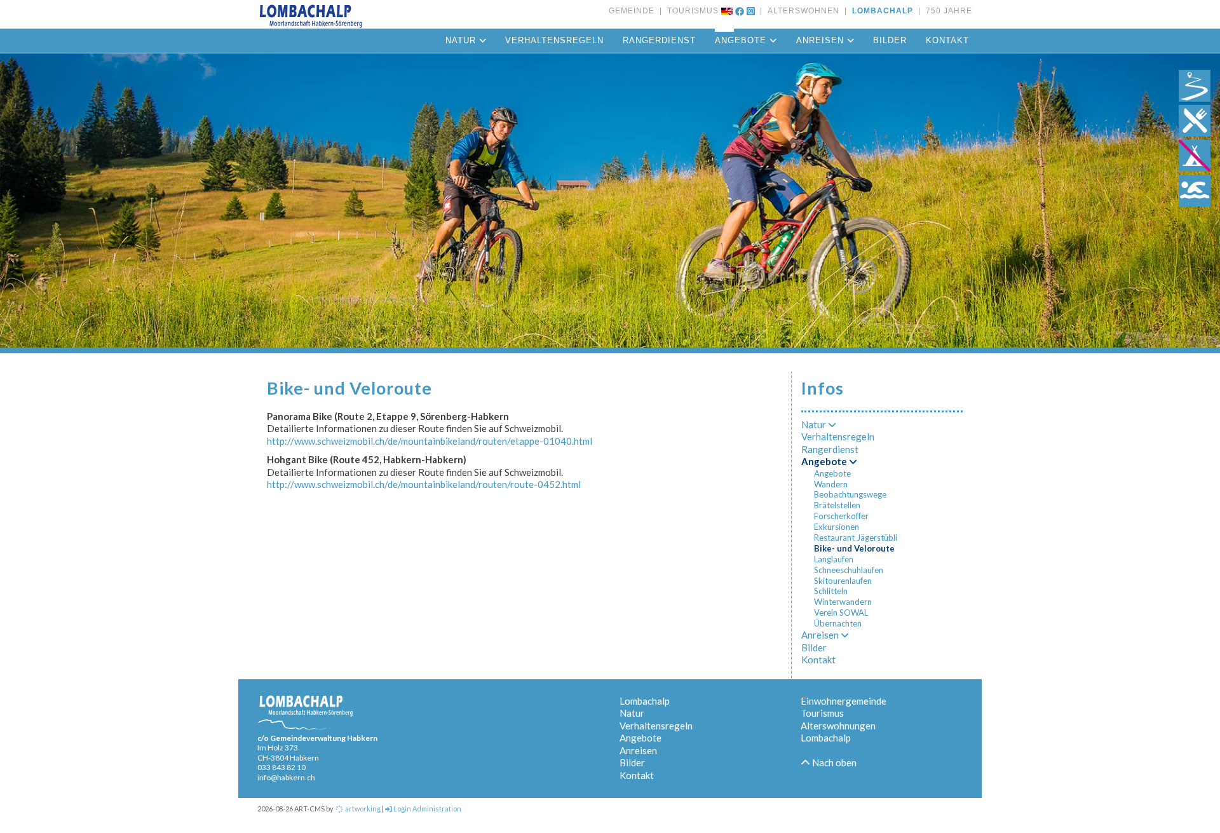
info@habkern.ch (286, 777)
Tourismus (822, 713)
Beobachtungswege (850, 494)
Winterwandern (843, 602)
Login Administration (426, 808)
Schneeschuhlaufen (848, 570)
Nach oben (833, 762)
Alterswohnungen (838, 725)
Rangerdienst (659, 40)
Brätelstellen (837, 505)
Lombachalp (645, 701)
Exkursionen (836, 527)
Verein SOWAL (841, 612)
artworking (362, 808)
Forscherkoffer (841, 516)
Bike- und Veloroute (854, 548)
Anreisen (821, 40)
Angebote (742, 40)
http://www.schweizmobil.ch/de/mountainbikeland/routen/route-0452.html (424, 484)
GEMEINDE (631, 10)
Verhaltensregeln (554, 40)
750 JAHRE (946, 10)
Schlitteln (831, 591)
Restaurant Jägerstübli (855, 537)
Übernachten (838, 623)
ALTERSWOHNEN (800, 10)
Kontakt (947, 40)
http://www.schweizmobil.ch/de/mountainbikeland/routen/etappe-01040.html (429, 441)
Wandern (831, 484)
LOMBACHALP (880, 10)
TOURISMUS (690, 10)
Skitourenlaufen (843, 581)
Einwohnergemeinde (843, 701)
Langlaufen (833, 559)
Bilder (890, 40)
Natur (462, 40)
